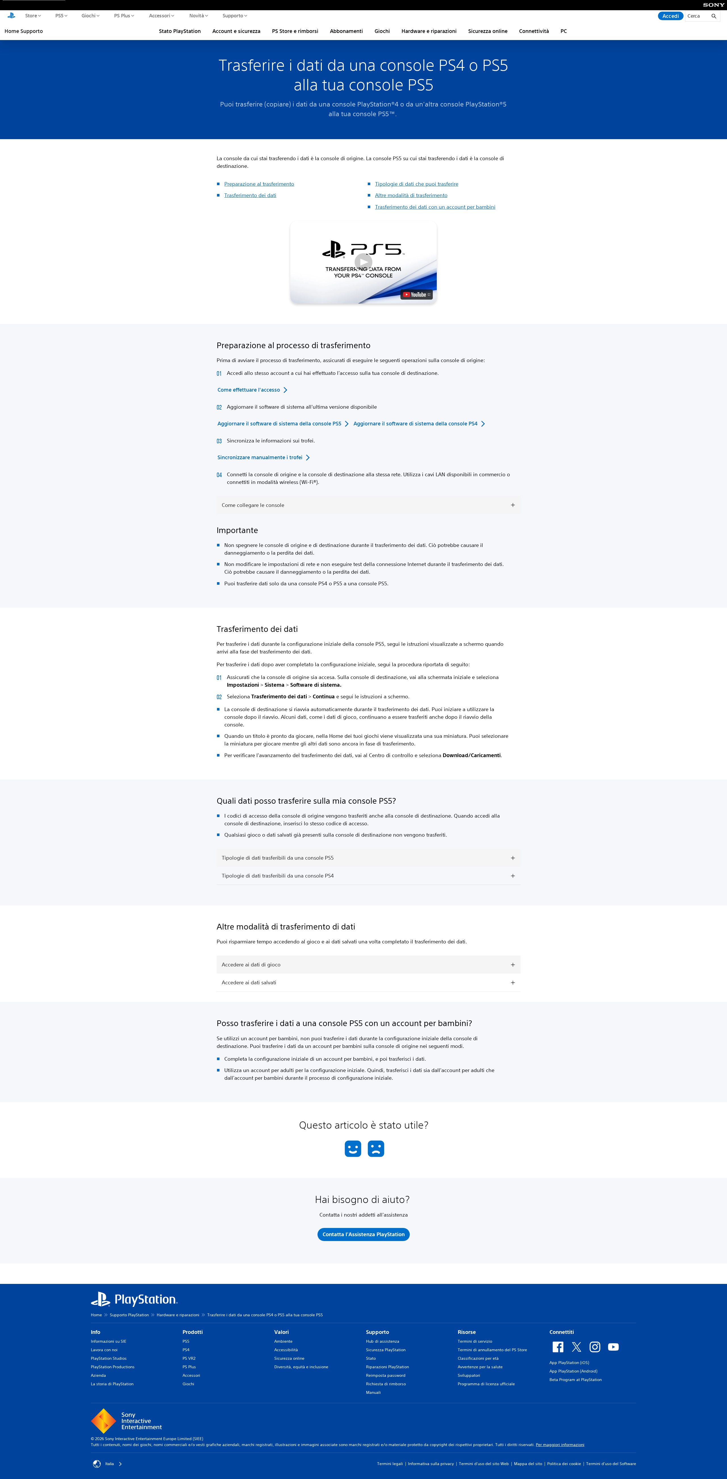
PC (564, 31)
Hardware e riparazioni (429, 31)
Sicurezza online (487, 31)
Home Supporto (24, 31)
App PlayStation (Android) (573, 1371)
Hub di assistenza (382, 1341)
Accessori (159, 15)
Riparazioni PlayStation (387, 1366)
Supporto (232, 15)
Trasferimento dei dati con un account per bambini (435, 207)
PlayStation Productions (113, 1366)
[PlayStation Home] (11, 16)
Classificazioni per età (478, 1358)
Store (31, 15)
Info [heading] (95, 1332)
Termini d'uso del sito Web (484, 1463)
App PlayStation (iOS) (569, 1362)
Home (96, 1314)
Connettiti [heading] (562, 1332)
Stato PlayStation (180, 31)
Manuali (373, 1392)
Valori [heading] (281, 1332)
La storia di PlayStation (112, 1383)
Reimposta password (386, 1375)
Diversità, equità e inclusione (301, 1366)
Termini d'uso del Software (611, 1463)
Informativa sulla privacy (431, 1463)
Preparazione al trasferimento (259, 184)
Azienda (98, 1375)
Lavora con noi (104, 1349)
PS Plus (122, 15)
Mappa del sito (528, 1463)
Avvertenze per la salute (480, 1366)
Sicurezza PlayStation (386, 1349)
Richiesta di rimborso (386, 1383)
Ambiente (283, 1341)
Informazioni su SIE (108, 1341)
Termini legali (390, 1463)
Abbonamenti (346, 31)
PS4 (186, 1349)
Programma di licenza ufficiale (486, 1383)
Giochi (88, 15)
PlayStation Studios (109, 1358)
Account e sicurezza (236, 31)
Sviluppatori (469, 1375)
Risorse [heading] (467, 1332)
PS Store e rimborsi (295, 31)
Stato (371, 1358)
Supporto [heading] (377, 1332)
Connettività (534, 31)
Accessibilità (286, 1349)
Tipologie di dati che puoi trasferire (416, 184)
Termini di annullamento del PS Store (492, 1349)
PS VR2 (189, 1358)
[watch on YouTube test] (416, 294)
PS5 (59, 15)
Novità (196, 15)
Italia (109, 1463)
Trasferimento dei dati (250, 195)
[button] (363, 262)
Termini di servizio (475, 1341)
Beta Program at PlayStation (576, 1379)
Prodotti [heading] (193, 1332)
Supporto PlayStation (129, 1314)
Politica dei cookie (564, 1463)
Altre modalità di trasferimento (411, 195)
